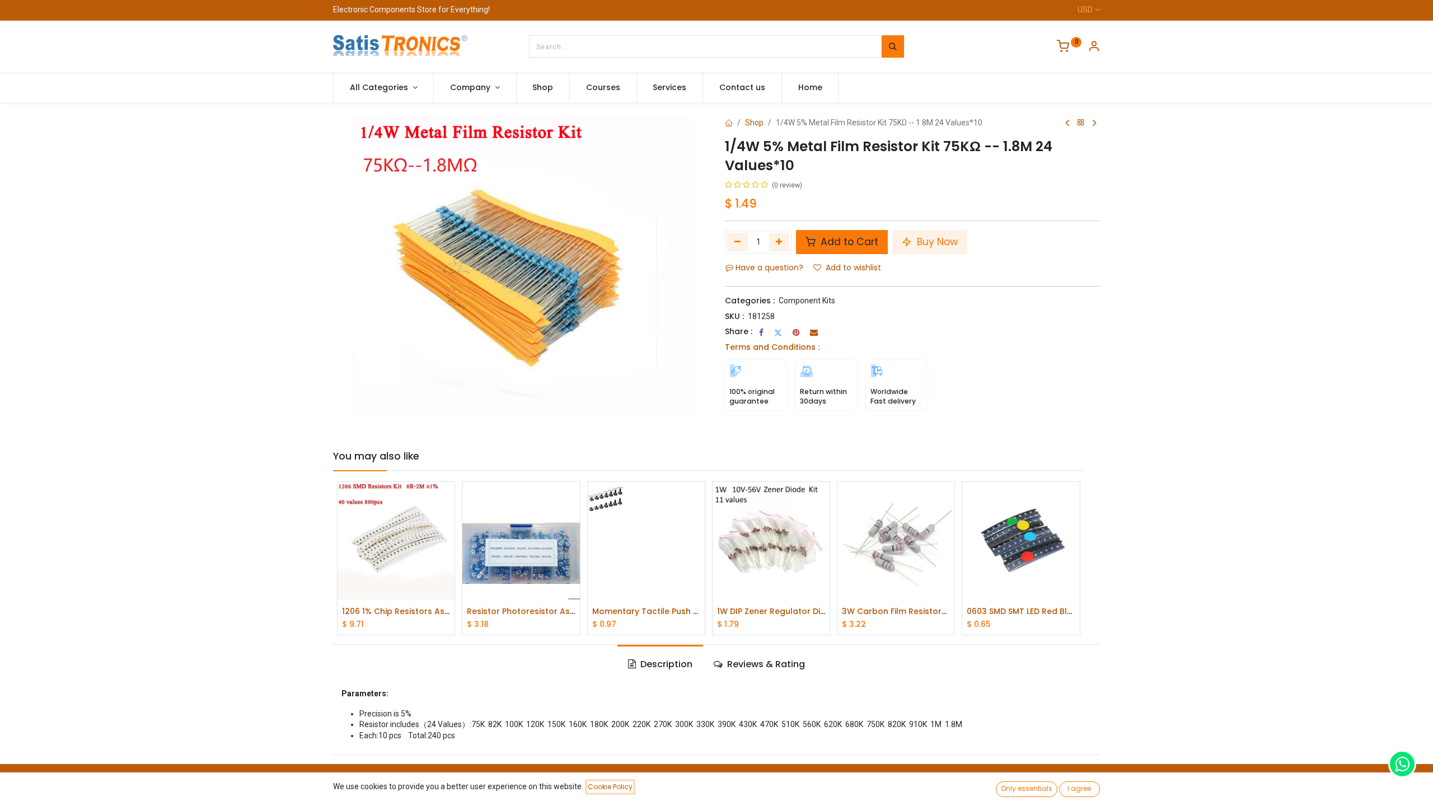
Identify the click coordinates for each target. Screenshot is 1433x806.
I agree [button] (1079, 788)
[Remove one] (737, 242)
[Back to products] (1081, 123)
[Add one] (779, 242)
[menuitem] (543, 87)
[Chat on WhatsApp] (1402, 764)
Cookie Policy (610, 786)
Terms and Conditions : (772, 347)
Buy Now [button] (936, 242)
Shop (754, 122)
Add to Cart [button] (848, 242)
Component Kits (807, 300)
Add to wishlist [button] (853, 267)
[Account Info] (1094, 47)
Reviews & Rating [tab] (765, 664)
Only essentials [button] (1026, 788)
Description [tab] (665, 664)
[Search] (893, 46)
